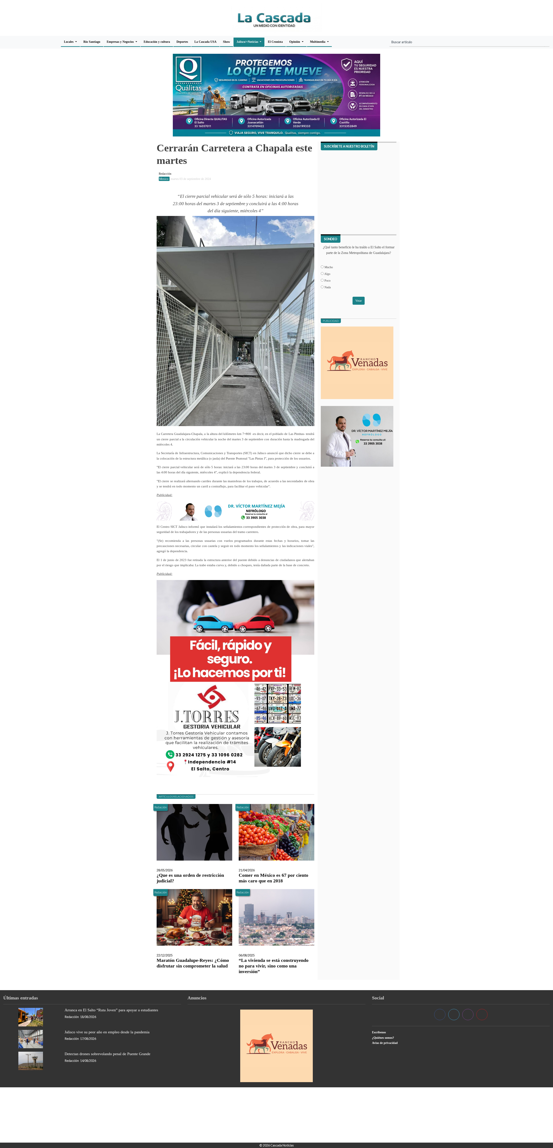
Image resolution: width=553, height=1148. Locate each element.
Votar (358, 300)
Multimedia (318, 41)
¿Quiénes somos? (383, 1037)
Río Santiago (91, 41)
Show (226, 41)
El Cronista (275, 41)
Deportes (182, 41)
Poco (327, 280)
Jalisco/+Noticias (248, 41)
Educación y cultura (157, 41)
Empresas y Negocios (121, 41)
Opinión (295, 41)
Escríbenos (379, 1032)
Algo (327, 274)
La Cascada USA (205, 41)
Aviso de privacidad (385, 1043)
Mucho (328, 267)
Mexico (164, 179)
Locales (69, 41)
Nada (327, 287)
